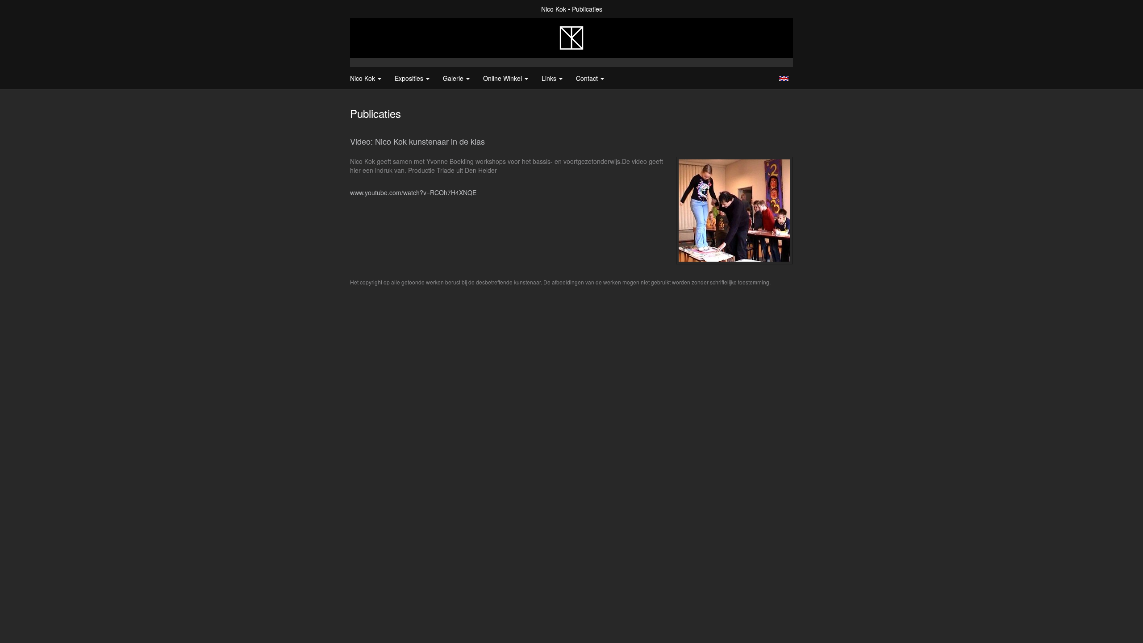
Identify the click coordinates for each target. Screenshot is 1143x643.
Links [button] (550, 78)
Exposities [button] (410, 78)
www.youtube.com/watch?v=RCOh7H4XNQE (413, 192)
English (784, 78)
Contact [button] (588, 78)
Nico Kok (553, 8)
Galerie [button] (454, 78)
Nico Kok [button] (363, 78)
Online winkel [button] (503, 78)
